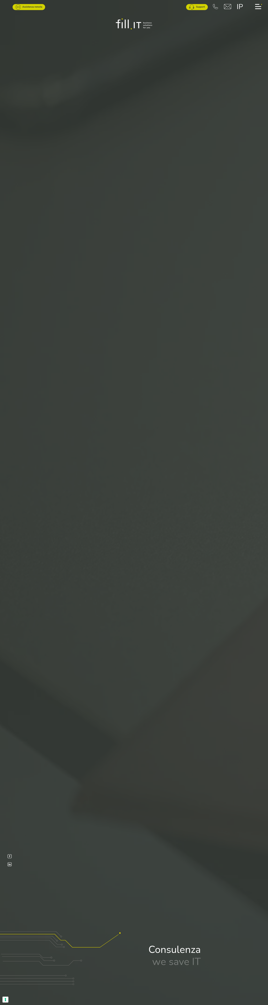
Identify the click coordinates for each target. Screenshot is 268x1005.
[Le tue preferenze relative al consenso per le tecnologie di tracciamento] (5, 1000)
